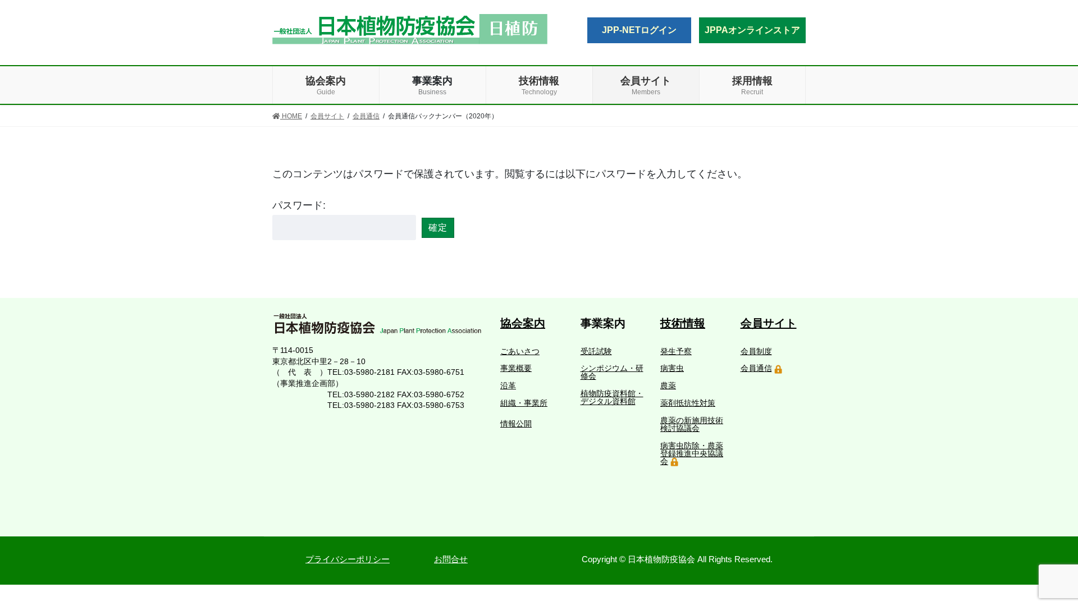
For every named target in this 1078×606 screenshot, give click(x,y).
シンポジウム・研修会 (612, 372)
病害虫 (672, 368)
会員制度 (756, 351)
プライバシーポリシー (347, 559)
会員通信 (756, 368)
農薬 (668, 385)
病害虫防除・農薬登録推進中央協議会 (691, 453)
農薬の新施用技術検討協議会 (691, 424)
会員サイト (769, 323)
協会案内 (522, 323)
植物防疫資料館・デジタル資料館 (612, 397)
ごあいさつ (520, 351)
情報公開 (516, 423)
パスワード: (299, 205)
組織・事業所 (523, 402)
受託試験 (596, 351)
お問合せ (451, 559)
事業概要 (516, 368)
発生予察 (676, 351)
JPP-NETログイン (639, 30)
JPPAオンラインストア (752, 30)
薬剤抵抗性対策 (687, 402)
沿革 (508, 385)
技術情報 (682, 323)
